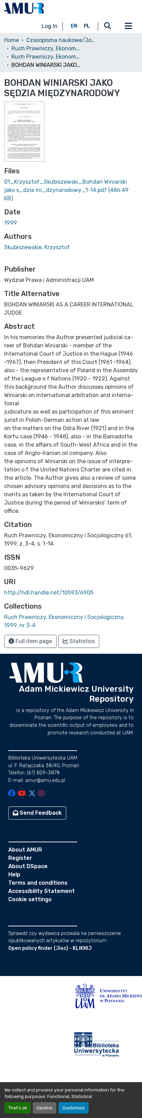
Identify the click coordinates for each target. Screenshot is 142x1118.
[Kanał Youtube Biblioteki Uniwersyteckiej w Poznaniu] (22, 794)
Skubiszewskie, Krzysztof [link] (37, 247)
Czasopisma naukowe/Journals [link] (60, 40)
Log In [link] (50, 26)
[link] (71, 190)
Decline (44, 1107)
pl (87, 26)
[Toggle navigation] (128, 26)
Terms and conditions (38, 883)
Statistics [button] (81, 641)
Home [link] (11, 40)
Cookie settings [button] (30, 899)
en (74, 26)
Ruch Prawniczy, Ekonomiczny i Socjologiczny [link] (45, 48)
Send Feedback (40, 813)
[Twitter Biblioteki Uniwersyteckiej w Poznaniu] (32, 794)
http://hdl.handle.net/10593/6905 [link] (48, 592)
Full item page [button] (33, 641)
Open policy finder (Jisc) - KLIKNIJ (50, 948)
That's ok (17, 1107)
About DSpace (28, 866)
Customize (73, 1107)
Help (14, 874)
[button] (24, 8)
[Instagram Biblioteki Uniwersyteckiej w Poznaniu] (41, 794)
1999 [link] (10, 223)
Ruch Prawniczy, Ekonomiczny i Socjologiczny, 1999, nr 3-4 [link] (45, 56)
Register (20, 858)
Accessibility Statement (41, 891)
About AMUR (25, 849)
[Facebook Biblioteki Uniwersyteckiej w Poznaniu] (11, 794)
